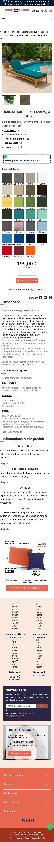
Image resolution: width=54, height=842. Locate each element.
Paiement (39, 672)
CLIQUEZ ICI (28, 364)
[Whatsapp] (50, 827)
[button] (27, 170)
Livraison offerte (15, 634)
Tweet (45, 297)
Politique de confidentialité (35, 838)
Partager (40, 297)
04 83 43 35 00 (22, 742)
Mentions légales (15, 838)
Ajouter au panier (27, 280)
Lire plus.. (4, 463)
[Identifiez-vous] (45, 11)
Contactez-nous (19, 753)
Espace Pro (37, 10)
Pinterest (50, 297)
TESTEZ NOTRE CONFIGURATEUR (27, 588)
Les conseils (39, 634)
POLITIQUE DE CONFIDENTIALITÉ (20, 715)
